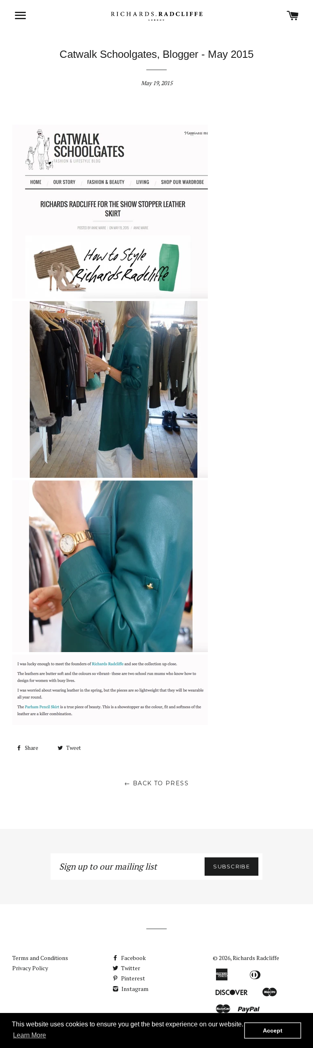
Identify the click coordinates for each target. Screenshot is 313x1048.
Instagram (134, 989)
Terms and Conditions (40, 958)
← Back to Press (156, 783)
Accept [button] (272, 1030)
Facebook (133, 958)
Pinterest (132, 978)
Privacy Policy (30, 968)
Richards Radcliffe (256, 958)
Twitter (130, 968)
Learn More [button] (29, 1035)
